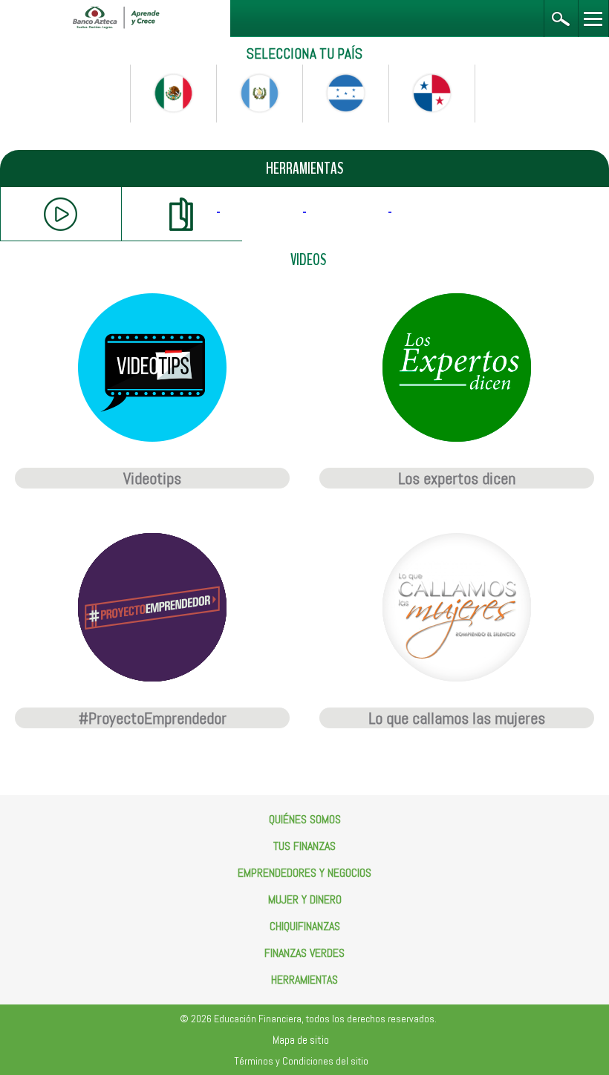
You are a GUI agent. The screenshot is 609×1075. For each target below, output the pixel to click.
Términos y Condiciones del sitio (301, 1061)
